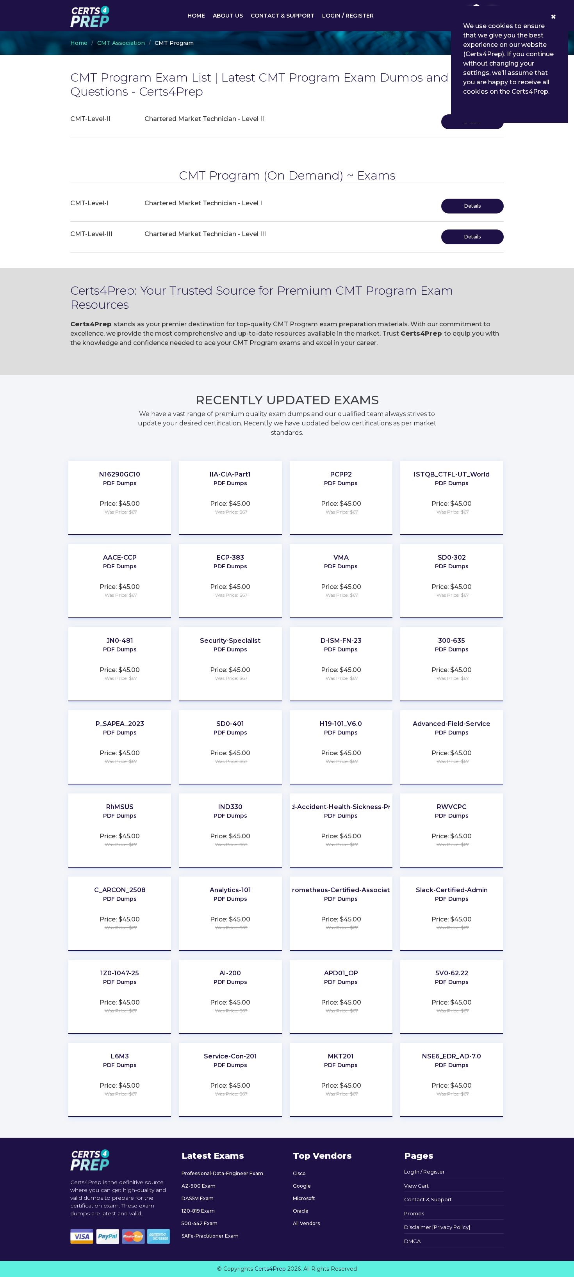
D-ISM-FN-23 (341, 640)
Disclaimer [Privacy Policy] (437, 1227)
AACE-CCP (120, 557)
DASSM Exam (198, 1198)
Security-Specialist (230, 640)
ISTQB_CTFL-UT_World (452, 474)
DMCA (412, 1241)
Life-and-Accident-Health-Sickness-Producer (341, 807)
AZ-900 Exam (199, 1186)
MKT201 (341, 1056)
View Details (120, 494)
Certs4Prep (270, 1268)
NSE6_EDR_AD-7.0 (451, 1056)
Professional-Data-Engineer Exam (222, 1173)
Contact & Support (282, 15)
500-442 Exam (199, 1223)
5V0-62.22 (451, 973)
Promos (414, 1213)
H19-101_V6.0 (341, 723)
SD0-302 (452, 557)
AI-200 (230, 973)
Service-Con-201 (230, 1056)
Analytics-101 (230, 890)
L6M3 (120, 1056)
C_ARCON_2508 (120, 890)
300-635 (451, 640)
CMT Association (121, 42)
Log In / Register (424, 1172)
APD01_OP (341, 973)
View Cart (416, 1186)
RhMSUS (120, 807)
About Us (228, 15)
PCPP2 (341, 474)
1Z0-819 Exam (198, 1211)
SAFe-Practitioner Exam (210, 1236)
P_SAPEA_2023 (120, 723)
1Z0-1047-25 (119, 973)
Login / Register (348, 15)
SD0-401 (230, 723)
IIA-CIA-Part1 (230, 474)
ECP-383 (230, 557)
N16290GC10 (119, 474)
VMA (341, 557)
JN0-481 (120, 640)
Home (196, 15)
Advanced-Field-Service (451, 723)
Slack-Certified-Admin (452, 890)
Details (472, 206)
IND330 (230, 807)
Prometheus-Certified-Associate (341, 890)
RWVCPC (452, 807)
